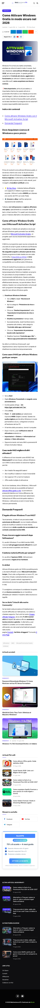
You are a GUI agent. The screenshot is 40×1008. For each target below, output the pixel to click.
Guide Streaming (8, 887)
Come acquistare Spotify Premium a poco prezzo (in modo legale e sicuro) (25, 791)
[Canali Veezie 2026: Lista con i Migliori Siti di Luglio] (6, 772)
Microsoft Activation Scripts (21, 234)
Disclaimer (5, 979)
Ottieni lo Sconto (20, 861)
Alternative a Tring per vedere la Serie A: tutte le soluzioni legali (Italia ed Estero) (24, 899)
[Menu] (3, 3)
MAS (13, 643)
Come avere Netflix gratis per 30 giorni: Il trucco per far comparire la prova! (25, 954)
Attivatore (6, 643)
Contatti (10, 632)
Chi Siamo (5, 970)
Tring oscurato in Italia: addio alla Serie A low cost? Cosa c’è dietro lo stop (25, 911)
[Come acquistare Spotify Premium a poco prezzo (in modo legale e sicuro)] (6, 791)
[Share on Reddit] (31, 32)
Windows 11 (6, 10)
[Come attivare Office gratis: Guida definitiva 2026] (6, 763)
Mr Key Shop (11, 188)
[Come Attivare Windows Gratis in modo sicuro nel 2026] (20, 51)
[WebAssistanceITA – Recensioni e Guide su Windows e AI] (20, 3)
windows (5, 646)
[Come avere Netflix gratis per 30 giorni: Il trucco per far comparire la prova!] (6, 954)
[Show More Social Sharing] (36, 32)
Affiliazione (5, 976)
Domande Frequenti (13, 123)
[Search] (37, 3)
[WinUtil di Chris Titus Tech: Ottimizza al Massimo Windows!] (20, 697)
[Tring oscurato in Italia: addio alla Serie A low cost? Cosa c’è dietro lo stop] (6, 910)
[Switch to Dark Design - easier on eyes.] (34, 3)
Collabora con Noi (7, 982)
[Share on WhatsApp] (25, 32)
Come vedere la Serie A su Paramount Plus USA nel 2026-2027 (25, 888)
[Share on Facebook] (19, 32)
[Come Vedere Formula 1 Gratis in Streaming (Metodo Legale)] (6, 803)
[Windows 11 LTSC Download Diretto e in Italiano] (20, 728)
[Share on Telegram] (13, 32)
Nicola (33, 1002)
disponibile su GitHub (19, 257)
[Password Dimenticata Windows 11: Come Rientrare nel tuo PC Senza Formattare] (20, 666)
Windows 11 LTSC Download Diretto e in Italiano (19, 744)
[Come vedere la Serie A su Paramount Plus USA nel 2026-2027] (6, 782)
